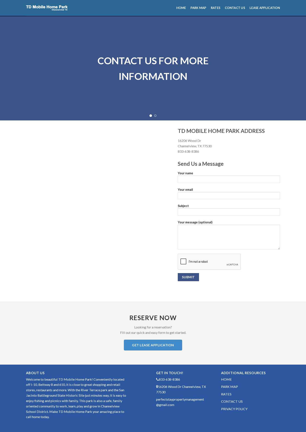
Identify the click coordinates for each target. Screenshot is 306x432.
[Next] (294, 68)
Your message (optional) (195, 222)
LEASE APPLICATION (265, 8)
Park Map (198, 8)
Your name (185, 173)
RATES (226, 394)
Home (181, 8)
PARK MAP (229, 387)
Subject (183, 206)
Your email (185, 189)
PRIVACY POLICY (234, 409)
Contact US (235, 8)
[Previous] (11, 68)
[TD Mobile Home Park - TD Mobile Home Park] (47, 8)
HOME (226, 379)
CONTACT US (232, 401)
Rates (215, 8)
